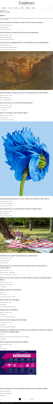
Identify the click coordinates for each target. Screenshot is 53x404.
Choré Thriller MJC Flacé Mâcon (10, 300)
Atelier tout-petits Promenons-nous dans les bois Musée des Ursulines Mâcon (24, 93)
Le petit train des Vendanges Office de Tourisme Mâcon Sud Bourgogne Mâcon (24, 42)
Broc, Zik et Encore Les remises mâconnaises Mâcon (16, 103)
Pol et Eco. (16, 7)
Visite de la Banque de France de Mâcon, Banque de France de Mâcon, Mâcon (24, 388)
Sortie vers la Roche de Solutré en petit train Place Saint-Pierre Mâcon (21, 22)
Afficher (8, 12)
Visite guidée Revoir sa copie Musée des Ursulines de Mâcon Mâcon (21, 209)
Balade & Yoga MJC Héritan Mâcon (11, 290)
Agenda (33, 7)
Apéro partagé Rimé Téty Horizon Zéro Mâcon (14, 342)
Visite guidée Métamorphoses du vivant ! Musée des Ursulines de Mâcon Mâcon (24, 199)
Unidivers (4, 7)
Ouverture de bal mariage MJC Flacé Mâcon (13, 320)
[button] (50, 8)
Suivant (31, 399)
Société (21, 7)
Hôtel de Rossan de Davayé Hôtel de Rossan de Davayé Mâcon (19, 32)
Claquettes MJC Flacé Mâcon (9, 310)
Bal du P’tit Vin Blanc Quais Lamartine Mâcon (14, 113)
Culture (9, 7)
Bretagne (27, 7)
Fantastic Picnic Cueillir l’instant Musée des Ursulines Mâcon (19, 256)
